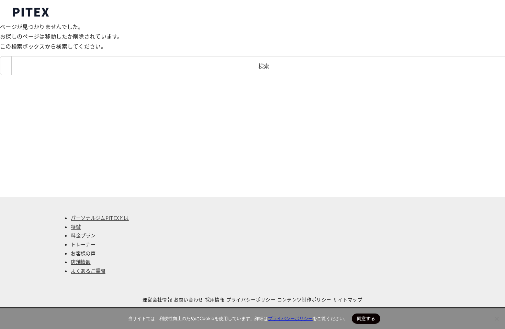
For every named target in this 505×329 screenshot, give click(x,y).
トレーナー (83, 244)
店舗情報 (80, 261)
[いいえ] (496, 318)
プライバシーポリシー (251, 299)
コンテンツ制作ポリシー (304, 299)
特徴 (76, 226)
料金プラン (83, 235)
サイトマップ (347, 299)
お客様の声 (83, 253)
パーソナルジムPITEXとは (99, 217)
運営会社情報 (157, 299)
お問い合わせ (188, 299)
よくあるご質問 (88, 270)
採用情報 (215, 299)
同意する (366, 318)
